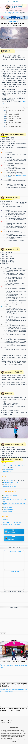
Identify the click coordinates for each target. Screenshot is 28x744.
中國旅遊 (11, 733)
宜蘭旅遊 (3, 735)
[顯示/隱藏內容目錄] (22, 108)
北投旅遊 (24, 733)
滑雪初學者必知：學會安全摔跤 (14, 118)
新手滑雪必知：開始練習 (12, 116)
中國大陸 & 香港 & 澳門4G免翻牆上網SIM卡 (12, 522)
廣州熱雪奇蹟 (6, 497)
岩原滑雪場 (18, 175)
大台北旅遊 (19, 733)
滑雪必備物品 (9, 120)
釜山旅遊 (3, 730)
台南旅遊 (7, 730)
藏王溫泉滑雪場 (7, 176)
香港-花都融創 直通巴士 (8, 471)
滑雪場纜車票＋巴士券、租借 (9, 486)
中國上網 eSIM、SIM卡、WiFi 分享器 (11, 524)
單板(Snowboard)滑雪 (13, 12)
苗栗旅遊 (19, 735)
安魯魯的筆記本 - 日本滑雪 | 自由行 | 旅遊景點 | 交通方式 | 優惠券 (14, 739)
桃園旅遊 (7, 735)
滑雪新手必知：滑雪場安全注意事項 (15, 123)
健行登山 (9, 736)
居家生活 (21, 736)
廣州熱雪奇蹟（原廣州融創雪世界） (11, 495)
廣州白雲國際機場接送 (8, 469)
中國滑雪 (22, 730)
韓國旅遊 (22, 732)
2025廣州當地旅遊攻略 (8, 509)
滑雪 (6, 12)
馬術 (6, 736)
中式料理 (13, 736)
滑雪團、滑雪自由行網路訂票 (13, 126)
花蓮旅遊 (15, 735)
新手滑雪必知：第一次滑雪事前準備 (15, 111)
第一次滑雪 (3, 633)
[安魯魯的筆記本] (14, 6)
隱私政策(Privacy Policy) (6, 722)
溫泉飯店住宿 (12, 730)
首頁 (2, 12)
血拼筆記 (7, 738)
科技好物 (3, 738)
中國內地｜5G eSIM (7, 519)
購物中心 (11, 738)
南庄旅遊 (3, 736)
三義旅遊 (23, 735)
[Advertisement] (14, 619)
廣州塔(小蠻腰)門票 (7, 507)
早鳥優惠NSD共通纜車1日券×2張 (10, 482)
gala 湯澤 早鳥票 (7, 484)
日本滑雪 (3, 732)
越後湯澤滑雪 (8, 732)
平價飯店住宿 (18, 730)
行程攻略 (15, 733)
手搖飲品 (17, 736)
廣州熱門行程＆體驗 (7, 511)
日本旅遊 (3, 733)
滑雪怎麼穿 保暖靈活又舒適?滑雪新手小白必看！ (13, 661)
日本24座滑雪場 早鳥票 (8, 480)
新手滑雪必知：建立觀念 (12, 114)
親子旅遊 (7, 733)
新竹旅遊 (11, 735)
